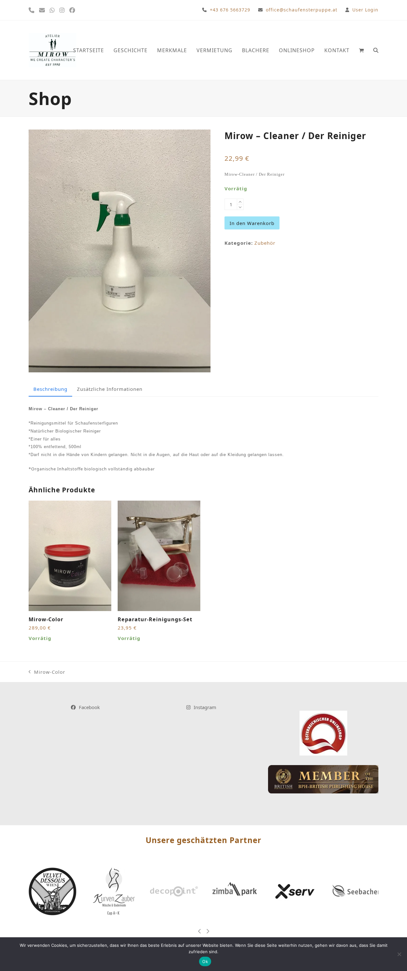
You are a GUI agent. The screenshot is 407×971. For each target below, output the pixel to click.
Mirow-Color (47, 672)
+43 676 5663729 (230, 10)
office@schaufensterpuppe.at (301, 10)
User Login (365, 10)
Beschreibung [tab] (50, 389)
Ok (205, 961)
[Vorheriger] (200, 931)
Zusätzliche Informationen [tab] (109, 389)
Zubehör (264, 243)
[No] (399, 954)
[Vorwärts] (207, 931)
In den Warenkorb (252, 223)
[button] (361, 50)
